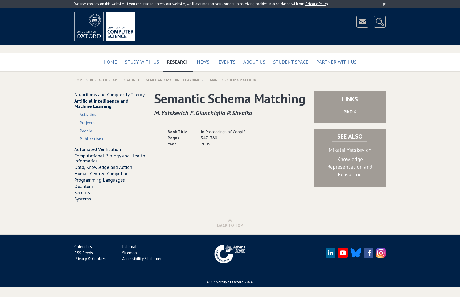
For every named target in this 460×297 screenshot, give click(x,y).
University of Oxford (227, 281)
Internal (129, 246)
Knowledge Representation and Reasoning (349, 167)
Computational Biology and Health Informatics (109, 158)
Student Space (290, 62)
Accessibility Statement (143, 258)
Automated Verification (97, 149)
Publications (92, 138)
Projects (87, 122)
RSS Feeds (83, 252)
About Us (254, 62)
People (86, 130)
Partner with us (336, 62)
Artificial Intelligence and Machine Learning (156, 80)
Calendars (83, 246)
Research (180, 61)
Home (110, 62)
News (203, 62)
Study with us (142, 62)
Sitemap (129, 252)
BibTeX (350, 111)
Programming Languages (99, 180)
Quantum (83, 186)
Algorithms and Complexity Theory (109, 94)
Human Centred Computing (101, 173)
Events (227, 62)
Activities (88, 114)
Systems (82, 199)
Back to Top (230, 225)
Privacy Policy (316, 3)
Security (82, 192)
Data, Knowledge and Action (103, 167)
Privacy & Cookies (90, 258)
